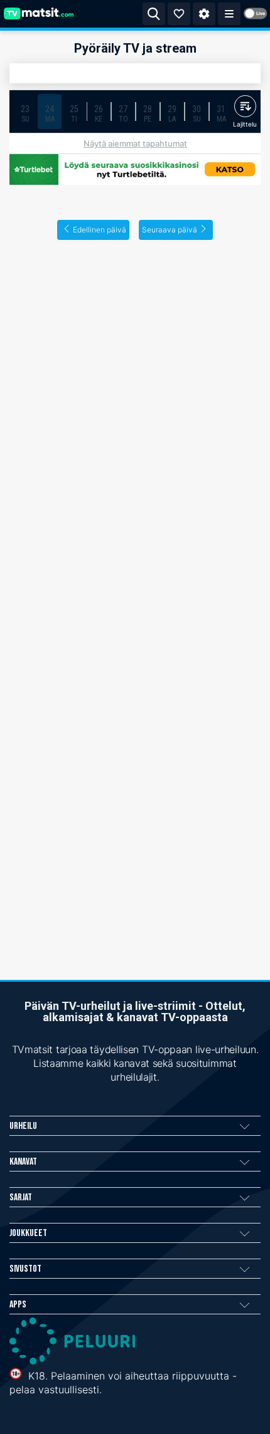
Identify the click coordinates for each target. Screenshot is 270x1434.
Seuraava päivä (169, 229)
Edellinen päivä (99, 229)
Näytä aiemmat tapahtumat (135, 143)
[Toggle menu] (229, 14)
